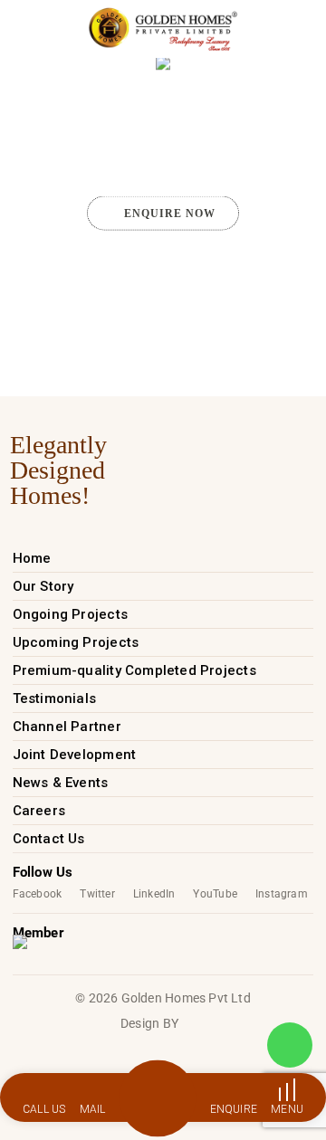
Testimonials (55, 698)
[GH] (162, 29)
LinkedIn (154, 894)
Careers (39, 811)
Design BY (149, 1023)
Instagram (281, 894)
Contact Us (49, 839)
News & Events (61, 782)
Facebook (37, 894)
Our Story (43, 586)
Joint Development (75, 754)
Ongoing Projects (70, 614)
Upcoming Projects (76, 642)
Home (32, 558)
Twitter (97, 894)
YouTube (214, 894)
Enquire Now (170, 213)
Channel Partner (67, 726)
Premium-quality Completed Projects (134, 670)
